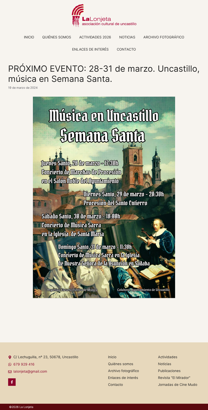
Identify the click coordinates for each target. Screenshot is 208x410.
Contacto (126, 49)
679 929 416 (24, 364)
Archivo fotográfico (163, 37)
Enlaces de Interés (90, 49)
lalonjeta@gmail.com (30, 371)
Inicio (29, 37)
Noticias (127, 37)
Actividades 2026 (95, 37)
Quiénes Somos (56, 37)
